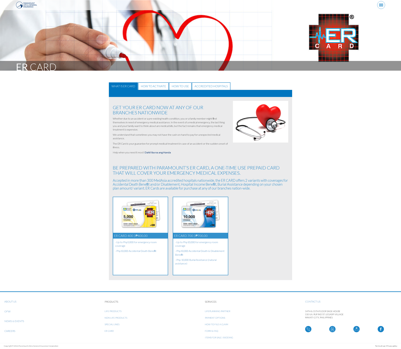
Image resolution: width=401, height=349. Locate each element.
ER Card (109, 331)
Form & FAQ (211, 331)
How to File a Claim (216, 324)
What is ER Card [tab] (123, 86)
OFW (7, 311)
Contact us (312, 301)
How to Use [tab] (180, 86)
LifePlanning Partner (217, 311)
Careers (9, 330)
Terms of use (380, 346)
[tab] (200, 93)
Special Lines (112, 324)
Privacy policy (391, 346)
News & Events (14, 321)
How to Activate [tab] (153, 86)
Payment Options (215, 317)
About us (10, 301)
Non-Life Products (116, 317)
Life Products (113, 311)
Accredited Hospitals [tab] (211, 86)
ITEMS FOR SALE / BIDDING (219, 337)
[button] (111, 93)
